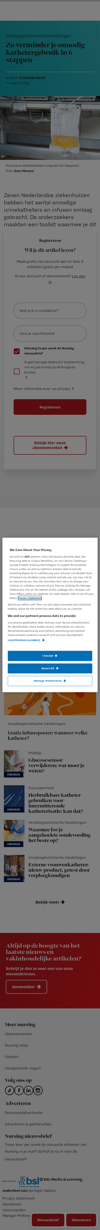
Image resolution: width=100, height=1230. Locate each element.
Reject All (48, 668)
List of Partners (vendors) (24, 640)
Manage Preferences (48, 681)
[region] (49, 615)
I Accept (47, 655)
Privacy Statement (29, 598)
